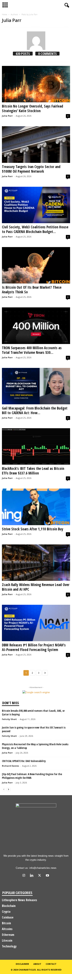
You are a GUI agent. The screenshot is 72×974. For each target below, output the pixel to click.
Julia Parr (7, 115)
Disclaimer (22, 963)
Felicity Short (9, 719)
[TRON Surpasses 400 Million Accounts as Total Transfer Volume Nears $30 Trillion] (36, 325)
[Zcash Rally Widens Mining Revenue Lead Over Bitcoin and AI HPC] (36, 562)
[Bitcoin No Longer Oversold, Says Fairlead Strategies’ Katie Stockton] (36, 84)
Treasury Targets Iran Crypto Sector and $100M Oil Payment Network (31, 169)
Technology (9, 946)
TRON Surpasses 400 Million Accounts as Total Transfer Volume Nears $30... (32, 350)
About (37, 963)
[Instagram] (25, 875)
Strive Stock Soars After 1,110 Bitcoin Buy (32, 529)
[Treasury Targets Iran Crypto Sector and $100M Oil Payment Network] (36, 144)
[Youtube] (47, 875)
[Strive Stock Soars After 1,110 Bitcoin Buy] (36, 507)
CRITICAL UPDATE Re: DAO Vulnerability (24, 761)
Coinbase (7, 917)
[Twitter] (40, 875)
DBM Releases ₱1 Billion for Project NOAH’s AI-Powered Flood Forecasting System (34, 647)
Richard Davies (10, 765)
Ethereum (8, 935)
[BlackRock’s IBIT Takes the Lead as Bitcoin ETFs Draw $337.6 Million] (36, 446)
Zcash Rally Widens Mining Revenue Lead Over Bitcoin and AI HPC (35, 587)
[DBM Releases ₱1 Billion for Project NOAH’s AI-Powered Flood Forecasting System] (36, 623)
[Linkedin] (32, 875)
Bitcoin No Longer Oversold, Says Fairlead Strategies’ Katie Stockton (32, 108)
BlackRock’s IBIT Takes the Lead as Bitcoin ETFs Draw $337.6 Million (33, 471)
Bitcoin (6, 923)
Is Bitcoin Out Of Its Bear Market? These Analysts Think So (31, 289)
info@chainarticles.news (42, 867)
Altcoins (7, 929)
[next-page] (8, 789)
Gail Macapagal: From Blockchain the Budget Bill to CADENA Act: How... (34, 410)
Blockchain (9, 906)
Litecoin (7, 940)
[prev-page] (4, 789)
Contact (51, 963)
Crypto (6, 911)
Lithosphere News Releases (19, 900)
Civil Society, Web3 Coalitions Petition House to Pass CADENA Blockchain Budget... (35, 229)
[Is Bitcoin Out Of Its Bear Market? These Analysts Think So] (36, 265)
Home (4, 14)
